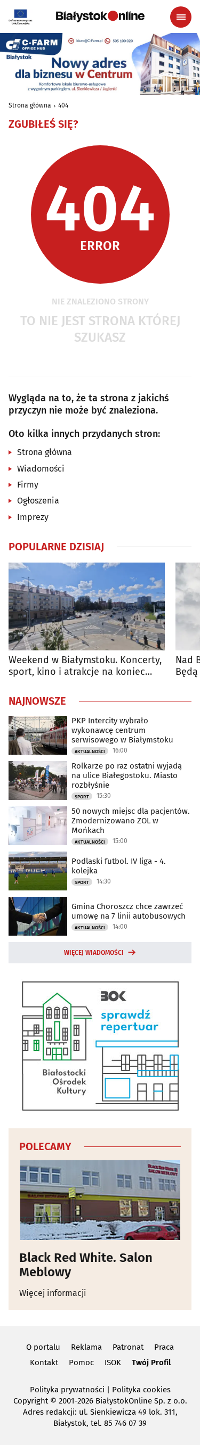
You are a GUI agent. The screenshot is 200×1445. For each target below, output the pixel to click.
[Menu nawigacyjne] (180, 17)
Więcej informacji (52, 1293)
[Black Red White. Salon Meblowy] (100, 1200)
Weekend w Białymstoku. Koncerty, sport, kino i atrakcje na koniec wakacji (85, 666)
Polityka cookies (141, 1389)
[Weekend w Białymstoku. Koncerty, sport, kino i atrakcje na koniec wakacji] (87, 606)
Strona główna (30, 105)
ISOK (113, 1362)
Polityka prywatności (67, 1389)
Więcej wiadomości (94, 952)
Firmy (27, 485)
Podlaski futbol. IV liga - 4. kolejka (118, 866)
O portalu (43, 1347)
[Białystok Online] (100, 16)
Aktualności (90, 751)
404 (63, 105)
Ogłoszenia (38, 501)
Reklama (86, 1347)
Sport (82, 796)
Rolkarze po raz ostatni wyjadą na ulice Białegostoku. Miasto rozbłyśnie (126, 775)
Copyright (30, 1401)
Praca (164, 1347)
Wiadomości (41, 469)
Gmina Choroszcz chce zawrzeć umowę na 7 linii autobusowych (128, 911)
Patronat (128, 1347)
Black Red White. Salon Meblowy (86, 1265)
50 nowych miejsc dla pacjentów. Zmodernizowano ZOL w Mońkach (130, 820)
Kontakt (44, 1362)
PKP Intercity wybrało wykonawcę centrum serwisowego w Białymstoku (122, 730)
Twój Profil (151, 1362)
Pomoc (81, 1362)
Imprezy (33, 517)
